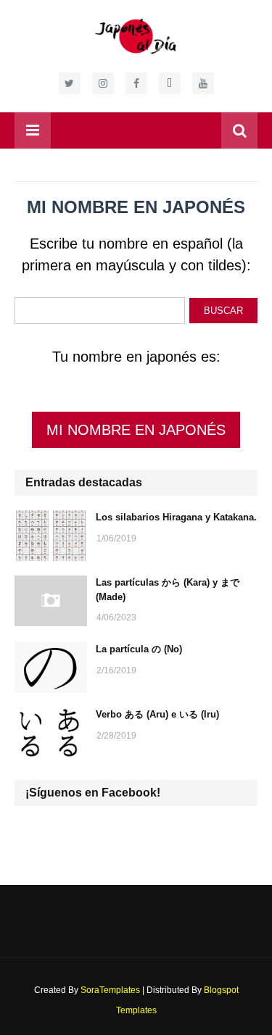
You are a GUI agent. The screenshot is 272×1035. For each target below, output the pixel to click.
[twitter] (70, 83)
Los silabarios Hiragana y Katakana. (176, 517)
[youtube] (203, 83)
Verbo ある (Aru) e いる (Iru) (157, 714)
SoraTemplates (110, 990)
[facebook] (136, 83)
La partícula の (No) (139, 649)
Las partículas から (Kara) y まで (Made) (167, 589)
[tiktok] (170, 83)
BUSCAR (223, 310)
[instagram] (103, 83)
